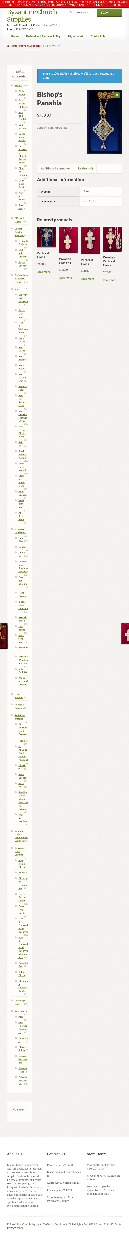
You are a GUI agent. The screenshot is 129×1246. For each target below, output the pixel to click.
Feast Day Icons (21, 313)
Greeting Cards (21, 909)
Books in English (22, 115)
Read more (43, 271)
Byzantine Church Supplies (32, 15)
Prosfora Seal (21, 638)
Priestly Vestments (22, 1080)
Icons (17, 289)
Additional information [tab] (55, 168)
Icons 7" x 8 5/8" (22, 377)
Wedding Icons (21, 503)
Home (15, 36)
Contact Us (98, 36)
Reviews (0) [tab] (85, 168)
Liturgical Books (22, 184)
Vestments (21, 1011)
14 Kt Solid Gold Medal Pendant (23, 753)
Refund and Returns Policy (43, 36)
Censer (22, 546)
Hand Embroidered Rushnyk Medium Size (23, 947)
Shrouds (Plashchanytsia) (23, 660)
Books (18, 85)
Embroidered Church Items (21, 278)
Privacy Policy (15, 1228)
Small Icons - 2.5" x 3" (22, 454)
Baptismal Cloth (22, 863)
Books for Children (23, 103)
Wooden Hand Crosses (23, 681)
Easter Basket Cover (22, 897)
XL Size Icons (21, 516)
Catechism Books (22, 137)
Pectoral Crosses (29, 46)
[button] (117, 95)
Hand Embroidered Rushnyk (23, 925)
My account (75, 36)
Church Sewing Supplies (19, 232)
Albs (20, 1016)
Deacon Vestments (22, 1059)
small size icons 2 (22, 467)
